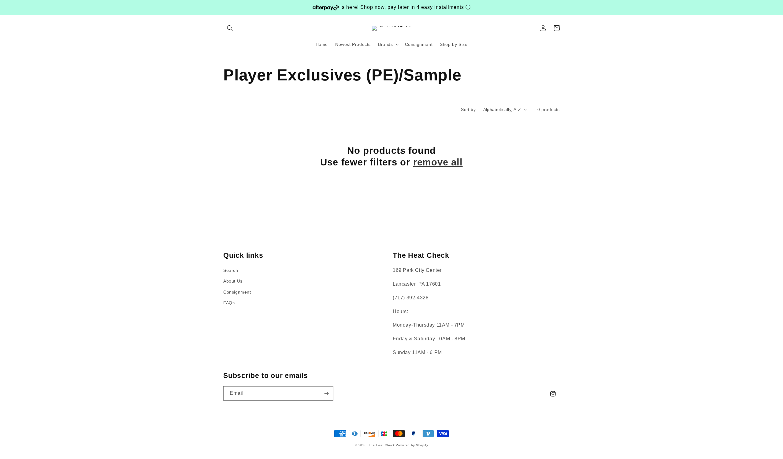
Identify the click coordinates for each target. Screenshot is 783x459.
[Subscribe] (326, 393)
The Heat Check (382, 445)
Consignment (237, 292)
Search (230, 270)
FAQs (229, 302)
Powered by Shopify (412, 445)
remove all (438, 162)
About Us (233, 281)
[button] (230, 28)
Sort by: (469, 109)
